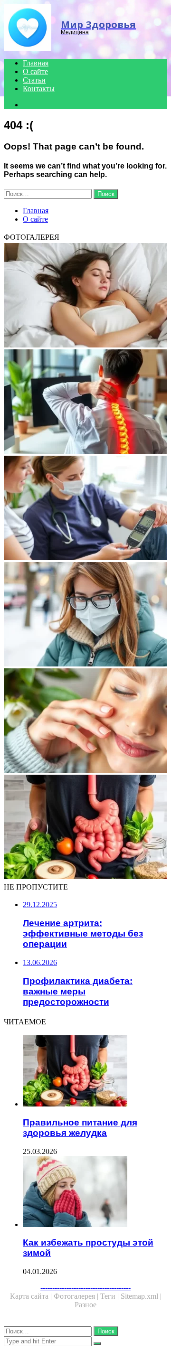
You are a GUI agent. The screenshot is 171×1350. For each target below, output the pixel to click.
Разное (85, 1305)
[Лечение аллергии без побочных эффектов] (85, 721)
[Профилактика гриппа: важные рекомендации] (85, 615)
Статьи (34, 80)
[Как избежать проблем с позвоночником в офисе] (85, 402)
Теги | (110, 1296)
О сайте (35, 71)
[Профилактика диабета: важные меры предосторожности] (85, 509)
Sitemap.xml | (141, 1296)
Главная (35, 63)
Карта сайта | (32, 1296)
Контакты (39, 88)
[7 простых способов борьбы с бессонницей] (85, 296)
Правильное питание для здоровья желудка (80, 1127)
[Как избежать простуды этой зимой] (95, 1192)
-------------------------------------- (85, 1288)
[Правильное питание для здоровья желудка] (85, 828)
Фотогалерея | (77, 1296)
